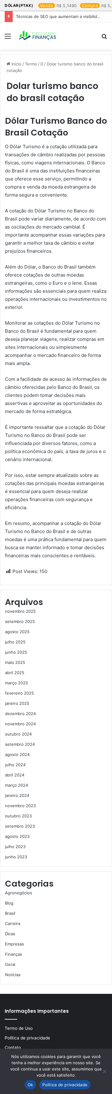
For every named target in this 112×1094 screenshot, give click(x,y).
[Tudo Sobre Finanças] (38, 36)
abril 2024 (14, 774)
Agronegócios (18, 892)
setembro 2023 (20, 826)
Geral (10, 964)
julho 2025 (15, 641)
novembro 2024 (20, 723)
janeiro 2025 (17, 703)
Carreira (12, 923)
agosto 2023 (17, 836)
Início (15, 63)
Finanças (13, 954)
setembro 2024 (20, 744)
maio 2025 (15, 662)
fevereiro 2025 (19, 693)
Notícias (13, 974)
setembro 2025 (20, 621)
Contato (13, 1047)
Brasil (10, 913)
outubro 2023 (18, 815)
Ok (30, 1084)
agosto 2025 (17, 631)
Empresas (14, 943)
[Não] (104, 1071)
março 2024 (16, 785)
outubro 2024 (18, 734)
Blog (9, 903)
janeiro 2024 (17, 795)
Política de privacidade (27, 1037)
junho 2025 (16, 652)
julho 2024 (15, 764)
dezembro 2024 (20, 713)
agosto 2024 (17, 754)
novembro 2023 (20, 805)
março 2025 (16, 682)
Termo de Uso (19, 1028)
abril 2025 (14, 672)
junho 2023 (16, 856)
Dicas (10, 933)
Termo (31, 63)
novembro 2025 (20, 611)
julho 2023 (15, 846)
